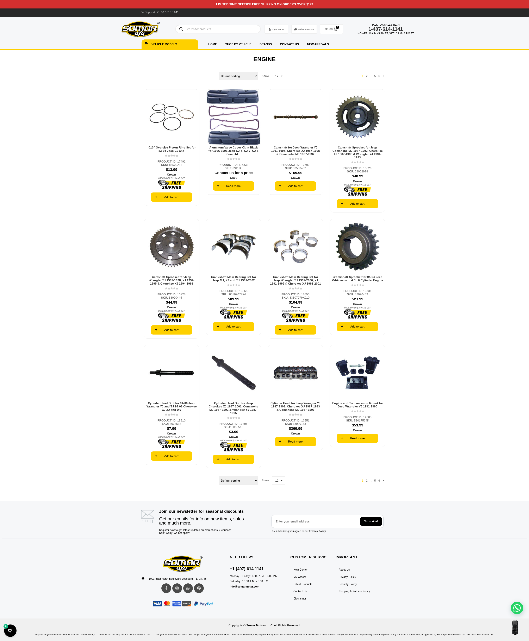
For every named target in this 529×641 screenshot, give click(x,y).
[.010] (171, 117)
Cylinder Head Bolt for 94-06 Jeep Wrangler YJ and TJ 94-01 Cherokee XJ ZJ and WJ (172, 406)
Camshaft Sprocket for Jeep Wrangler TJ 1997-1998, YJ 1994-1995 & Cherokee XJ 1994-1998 (171, 280)
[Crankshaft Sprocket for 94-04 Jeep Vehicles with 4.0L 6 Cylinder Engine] (357, 246)
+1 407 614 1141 (168, 12)
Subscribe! (371, 521)
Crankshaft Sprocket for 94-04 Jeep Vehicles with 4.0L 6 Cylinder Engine (357, 278)
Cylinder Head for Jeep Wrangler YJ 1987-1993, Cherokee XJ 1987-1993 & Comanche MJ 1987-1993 (295, 406)
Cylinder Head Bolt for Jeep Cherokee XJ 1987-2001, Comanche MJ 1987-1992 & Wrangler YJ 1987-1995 (233, 408)
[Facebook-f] (166, 588)
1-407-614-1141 (385, 29)
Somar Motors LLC (259, 625)
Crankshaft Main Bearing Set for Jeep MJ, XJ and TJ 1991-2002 (233, 278)
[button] (517, 608)
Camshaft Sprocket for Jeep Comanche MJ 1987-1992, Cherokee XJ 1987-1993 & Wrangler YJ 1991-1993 (357, 152)
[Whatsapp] (188, 588)
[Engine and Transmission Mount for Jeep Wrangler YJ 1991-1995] (357, 372)
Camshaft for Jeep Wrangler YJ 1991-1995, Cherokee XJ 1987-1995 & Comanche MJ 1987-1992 (295, 151)
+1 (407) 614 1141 (247, 568)
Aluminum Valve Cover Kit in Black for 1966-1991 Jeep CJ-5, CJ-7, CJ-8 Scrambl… (234, 151)
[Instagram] (177, 588)
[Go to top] (515, 627)
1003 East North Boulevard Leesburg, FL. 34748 (177, 578)
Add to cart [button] (171, 197)
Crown (171, 174)
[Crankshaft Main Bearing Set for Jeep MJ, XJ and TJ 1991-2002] (233, 246)
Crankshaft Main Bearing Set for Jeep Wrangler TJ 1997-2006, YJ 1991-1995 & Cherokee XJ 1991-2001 (295, 280)
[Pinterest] (199, 588)
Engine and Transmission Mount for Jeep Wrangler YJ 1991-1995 (357, 404)
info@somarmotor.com (244, 586)
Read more (233, 186)
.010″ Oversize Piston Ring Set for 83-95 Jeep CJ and (171, 149)
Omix (233, 177)
